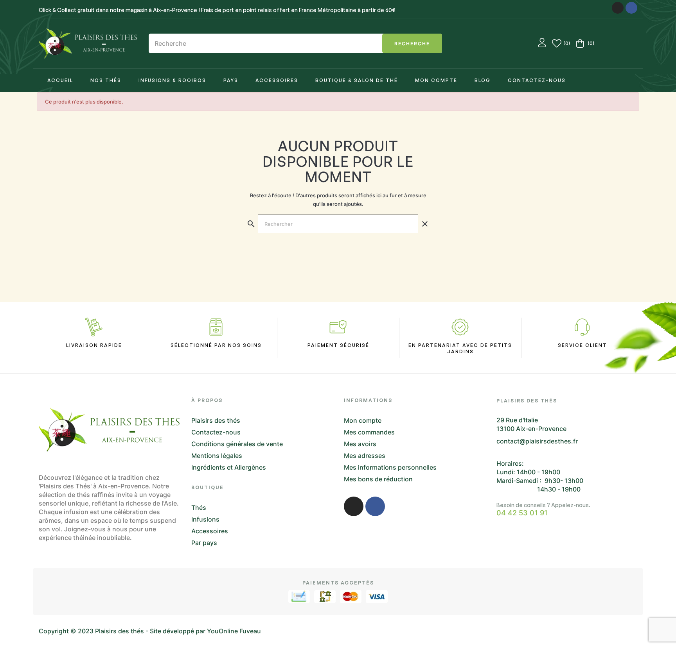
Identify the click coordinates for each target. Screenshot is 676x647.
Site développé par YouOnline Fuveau (205, 631)
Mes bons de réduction (378, 479)
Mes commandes (369, 432)
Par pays (204, 543)
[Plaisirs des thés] (88, 43)
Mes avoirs (360, 444)
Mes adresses (364, 455)
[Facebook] (631, 8)
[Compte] (542, 44)
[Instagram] (618, 8)
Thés (198, 507)
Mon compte (362, 420)
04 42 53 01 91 (522, 513)
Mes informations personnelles (390, 467)
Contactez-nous (216, 432)
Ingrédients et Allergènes (228, 467)
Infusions (205, 519)
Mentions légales (216, 455)
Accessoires (209, 531)
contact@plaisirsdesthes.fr (537, 441)
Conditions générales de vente (237, 444)
